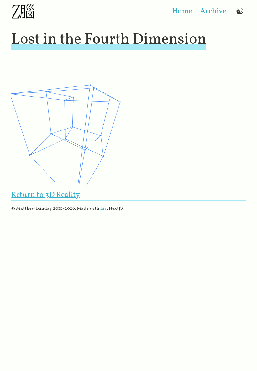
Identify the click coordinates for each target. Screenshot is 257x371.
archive (213, 11)
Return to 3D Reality (45, 195)
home (182, 11)
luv (103, 208)
